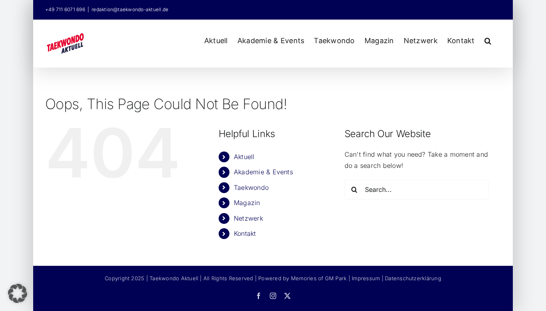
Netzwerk (248, 218)
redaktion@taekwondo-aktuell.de (130, 9)
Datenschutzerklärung (413, 278)
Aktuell (244, 157)
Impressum (366, 278)
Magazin (247, 203)
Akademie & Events (263, 172)
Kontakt (245, 233)
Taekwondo (251, 187)
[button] (487, 40)
